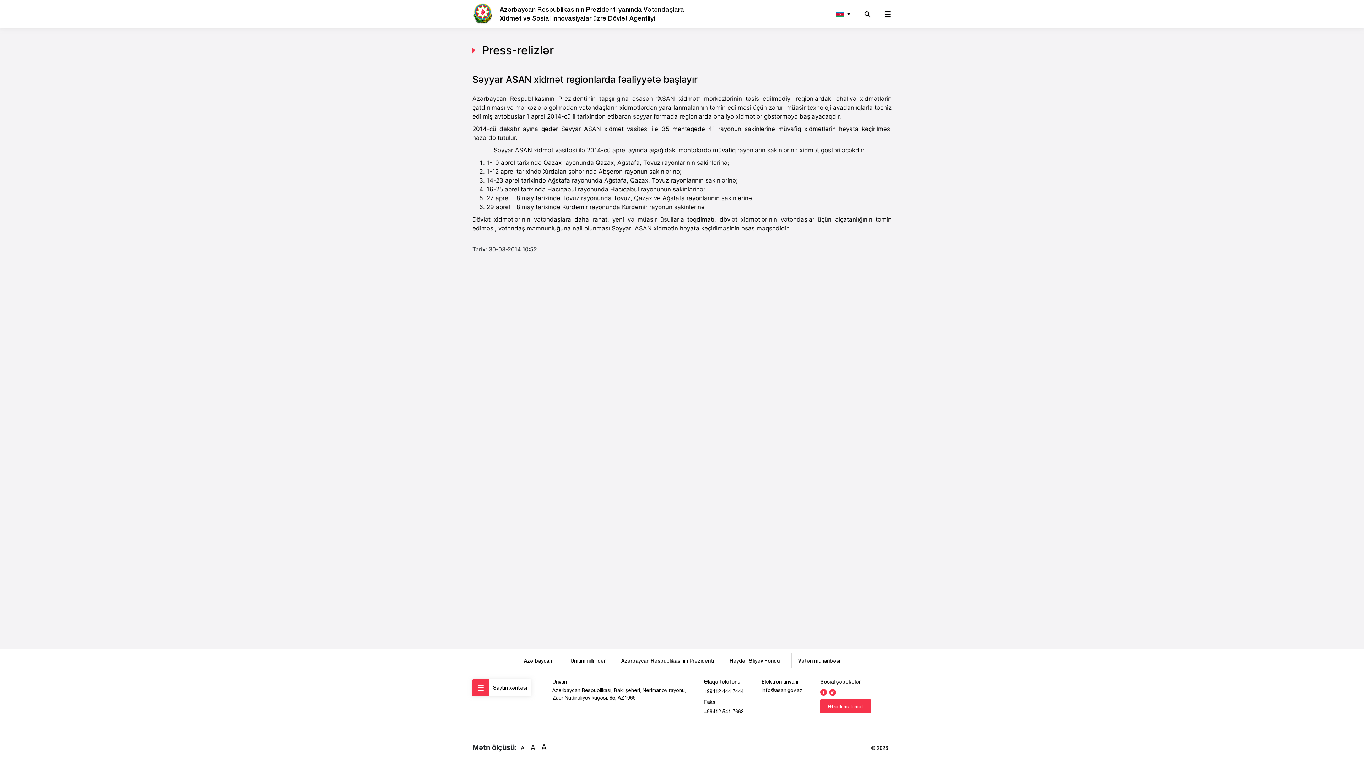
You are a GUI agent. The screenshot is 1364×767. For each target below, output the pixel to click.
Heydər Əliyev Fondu (756, 661)
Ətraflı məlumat (846, 706)
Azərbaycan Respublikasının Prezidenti (667, 661)
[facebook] (823, 691)
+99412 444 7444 (724, 691)
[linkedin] (832, 691)
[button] (842, 14)
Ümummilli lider (588, 661)
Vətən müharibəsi (819, 661)
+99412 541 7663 (724, 711)
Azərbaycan (539, 661)
